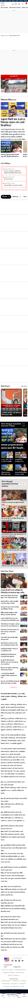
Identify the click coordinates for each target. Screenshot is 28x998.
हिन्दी (2, 1)
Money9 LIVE (17, 989)
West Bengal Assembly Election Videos (11, 424)
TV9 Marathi (15, 981)
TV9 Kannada (5, 984)
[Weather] (13, 4)
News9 (5, 1)
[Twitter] (16, 961)
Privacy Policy (20, 973)
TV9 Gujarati (14, 984)
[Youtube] (22, 961)
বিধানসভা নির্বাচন (4, 8)
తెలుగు (13, 1)
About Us (11, 970)
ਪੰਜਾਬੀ (25, 1)
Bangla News (4, 35)
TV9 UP (22, 986)
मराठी (17, 1)
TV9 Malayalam (14, 986)
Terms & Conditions (13, 975)
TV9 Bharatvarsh (6, 981)
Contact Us (4, 970)
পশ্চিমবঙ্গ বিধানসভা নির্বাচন (15, 8)
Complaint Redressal (9, 973)
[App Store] (18, 967)
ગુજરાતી (21, 1)
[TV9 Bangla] (3, 4)
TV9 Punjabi (22, 984)
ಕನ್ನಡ (10, 1)
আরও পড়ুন (23, 386)
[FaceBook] (12, 961)
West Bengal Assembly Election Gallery (10, 484)
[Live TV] (18, 4)
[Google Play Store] (8, 966)
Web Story (5, 386)
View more (23, 425)
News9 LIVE (9, 989)
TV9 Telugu (23, 981)
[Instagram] (19, 961)
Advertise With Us (20, 970)
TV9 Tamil (6, 986)
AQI (16, 4)
